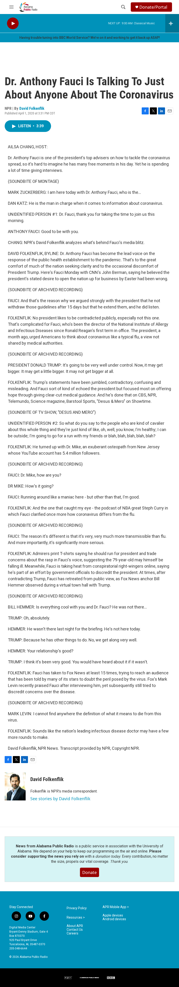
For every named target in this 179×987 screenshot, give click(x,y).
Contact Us (75, 929)
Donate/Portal (153, 7)
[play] (13, 23)
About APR (75, 926)
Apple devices (113, 915)
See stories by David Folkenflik (60, 798)
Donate (89, 872)
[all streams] (172, 23)
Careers (72, 933)
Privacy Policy (77, 908)
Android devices (114, 919)
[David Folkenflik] (15, 786)
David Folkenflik (31, 108)
